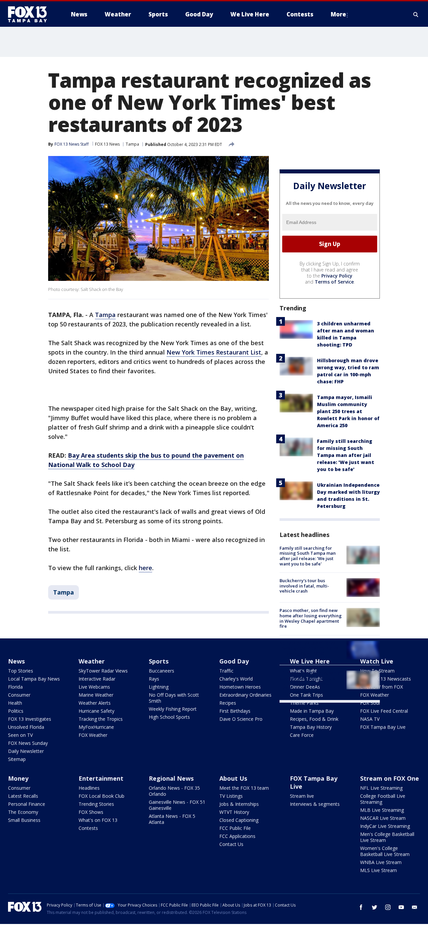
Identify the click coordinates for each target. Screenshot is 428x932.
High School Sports (169, 717)
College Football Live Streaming (382, 799)
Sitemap (17, 759)
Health (15, 703)
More (338, 14)
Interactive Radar (97, 679)
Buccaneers (161, 671)
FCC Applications (237, 836)
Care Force (302, 735)
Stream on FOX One (389, 778)
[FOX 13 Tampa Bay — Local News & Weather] (30, 14)
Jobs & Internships (239, 804)
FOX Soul (370, 703)
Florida (15, 687)
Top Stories (20, 671)
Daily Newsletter (26, 751)
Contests (88, 828)
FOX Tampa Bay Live (383, 727)
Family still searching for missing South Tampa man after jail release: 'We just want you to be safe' (345, 455)
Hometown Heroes (240, 687)
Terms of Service (334, 282)
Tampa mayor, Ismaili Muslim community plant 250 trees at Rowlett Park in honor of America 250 (348, 411)
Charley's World (236, 679)
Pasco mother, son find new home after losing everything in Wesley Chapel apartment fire (311, 618)
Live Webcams (94, 687)
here (145, 568)
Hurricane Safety (96, 711)
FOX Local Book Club (101, 796)
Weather (92, 661)
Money (18, 778)
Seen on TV (20, 735)
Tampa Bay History (311, 727)
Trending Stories (96, 804)
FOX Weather (93, 735)
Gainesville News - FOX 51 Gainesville (177, 805)
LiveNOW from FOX (381, 687)
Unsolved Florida (26, 727)
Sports (159, 661)
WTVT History (234, 812)
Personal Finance (26, 804)
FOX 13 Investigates (29, 719)
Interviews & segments (315, 804)
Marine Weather (96, 695)
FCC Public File (235, 828)
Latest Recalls (23, 796)
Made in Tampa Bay (312, 711)
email (414, 907)
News (16, 661)
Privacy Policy (336, 276)
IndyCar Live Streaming (385, 826)
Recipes (227, 703)
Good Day (234, 661)
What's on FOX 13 (98, 820)
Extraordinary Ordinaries (245, 695)
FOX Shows (91, 812)
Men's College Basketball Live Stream (387, 837)
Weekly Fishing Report (173, 709)
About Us (233, 778)
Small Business (24, 820)
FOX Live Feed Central (384, 711)
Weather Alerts (95, 703)
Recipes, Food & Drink (314, 719)
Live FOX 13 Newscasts (385, 679)
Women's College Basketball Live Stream (385, 851)
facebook (361, 907)
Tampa (132, 144)
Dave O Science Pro (240, 719)
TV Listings (231, 796)
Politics (15, 711)
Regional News (171, 778)
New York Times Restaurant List (214, 352)
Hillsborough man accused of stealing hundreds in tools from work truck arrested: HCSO (311, 681)
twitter (374, 907)
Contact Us (231, 844)
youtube (401, 907)
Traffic (226, 671)
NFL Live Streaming (381, 788)
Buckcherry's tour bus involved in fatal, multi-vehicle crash (304, 585)
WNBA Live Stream (381, 862)
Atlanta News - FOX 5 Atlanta (172, 819)
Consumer (19, 695)
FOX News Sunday (28, 743)
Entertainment (101, 778)
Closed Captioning (238, 820)
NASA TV (370, 719)
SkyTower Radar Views (103, 671)
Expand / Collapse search (416, 14)
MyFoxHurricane (96, 727)
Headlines (89, 788)
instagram (388, 907)
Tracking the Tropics (101, 719)
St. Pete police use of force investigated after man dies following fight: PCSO (309, 648)
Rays (154, 679)
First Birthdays (234, 711)
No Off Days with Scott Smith (174, 698)
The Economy (23, 812)
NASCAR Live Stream (383, 818)
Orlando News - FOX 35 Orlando (174, 791)
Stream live (302, 796)
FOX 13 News (107, 144)
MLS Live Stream (378, 870)
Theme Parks (304, 703)
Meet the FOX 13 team (244, 788)
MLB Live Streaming (382, 810)
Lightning (159, 687)
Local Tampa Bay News (34, 679)
